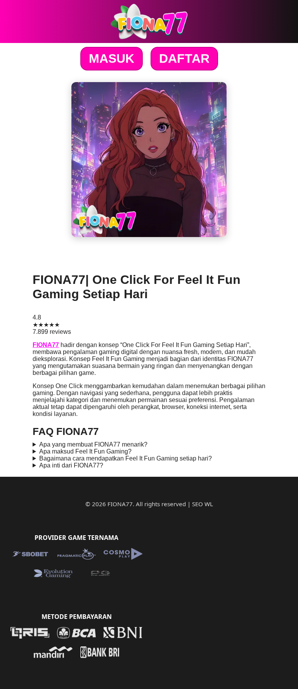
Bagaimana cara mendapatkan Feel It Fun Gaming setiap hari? (125, 458)
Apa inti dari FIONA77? (71, 465)
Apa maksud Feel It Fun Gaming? (85, 451)
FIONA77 (46, 345)
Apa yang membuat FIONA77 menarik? (93, 444)
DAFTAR (184, 58)
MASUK (111, 58)
